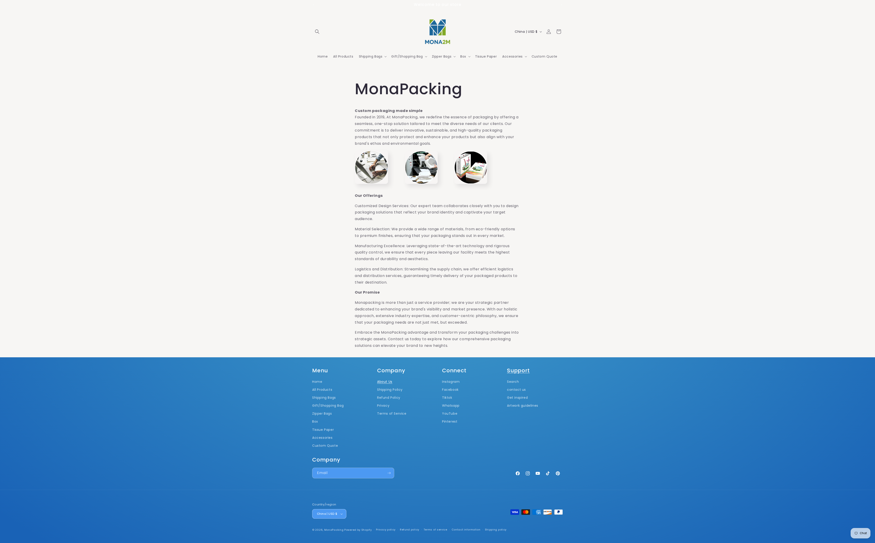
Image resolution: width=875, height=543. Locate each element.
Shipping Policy (390, 389)
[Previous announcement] (314, 4)
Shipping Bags (324, 397)
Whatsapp (451, 405)
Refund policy (409, 529)
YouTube (449, 413)
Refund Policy (388, 397)
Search (513, 381)
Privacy (383, 405)
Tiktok (447, 397)
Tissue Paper (323, 429)
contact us (516, 389)
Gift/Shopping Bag (328, 405)
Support (518, 370)
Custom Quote (325, 445)
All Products (322, 389)
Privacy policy (386, 529)
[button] (317, 32)
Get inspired (517, 397)
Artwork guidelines (522, 405)
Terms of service (435, 529)
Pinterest (449, 421)
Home (317, 381)
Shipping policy (496, 529)
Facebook (450, 389)
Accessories (322, 437)
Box (315, 421)
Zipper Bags (322, 413)
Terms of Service (392, 413)
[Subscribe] (389, 473)
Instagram (451, 381)
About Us (384, 381)
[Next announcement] (561, 4)
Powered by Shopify (358, 530)
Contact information (466, 529)
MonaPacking (334, 530)
